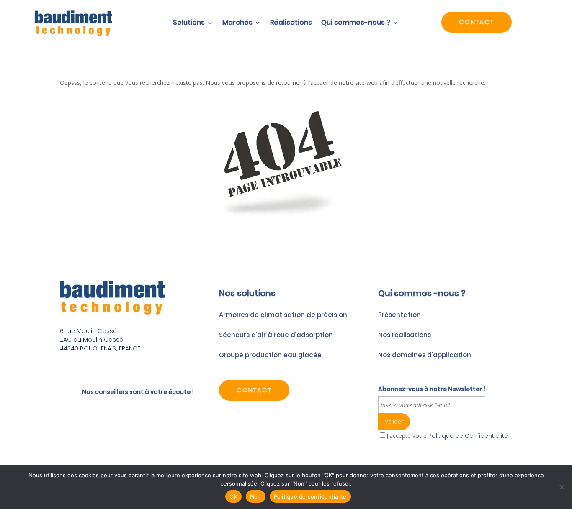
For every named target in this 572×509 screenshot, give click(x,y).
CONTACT (476, 22)
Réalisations (291, 23)
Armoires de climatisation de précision (283, 314)
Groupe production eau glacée (270, 354)
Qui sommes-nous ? (355, 23)
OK (233, 496)
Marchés (237, 23)
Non (255, 496)
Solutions (189, 23)
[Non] (561, 487)
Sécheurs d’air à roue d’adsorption (276, 334)
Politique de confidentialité (310, 496)
